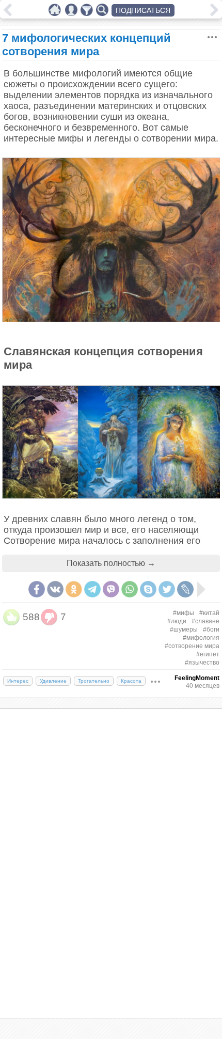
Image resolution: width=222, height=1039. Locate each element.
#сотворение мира (192, 646)
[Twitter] (166, 589)
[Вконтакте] (55, 589)
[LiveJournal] (185, 589)
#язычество (202, 662)
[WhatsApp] (129, 589)
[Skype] (148, 589)
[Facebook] (36, 589)
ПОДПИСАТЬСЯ (143, 10)
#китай (209, 613)
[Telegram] (92, 589)
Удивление (53, 681)
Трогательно (93, 681)
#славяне (205, 621)
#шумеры (184, 629)
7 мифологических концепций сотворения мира (86, 45)
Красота (131, 681)
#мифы (183, 613)
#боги (211, 629)
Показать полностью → (111, 563)
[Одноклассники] (74, 589)
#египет (207, 654)
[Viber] (111, 589)
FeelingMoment (197, 678)
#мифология (201, 638)
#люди (176, 621)
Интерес (17, 681)
